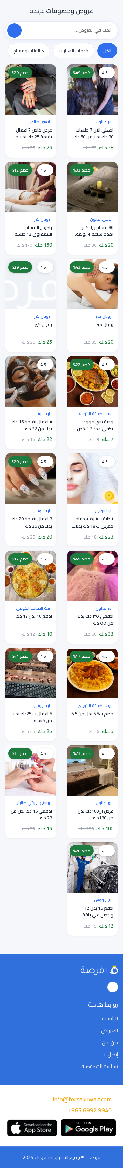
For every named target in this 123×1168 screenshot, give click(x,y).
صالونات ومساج (28, 50)
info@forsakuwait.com (82, 1099)
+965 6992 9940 (90, 1110)
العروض (109, 1030)
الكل (107, 50)
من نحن (110, 1042)
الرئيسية (110, 1018)
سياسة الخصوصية (99, 1066)
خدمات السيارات (73, 50)
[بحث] (14, 30)
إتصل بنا (110, 1054)
